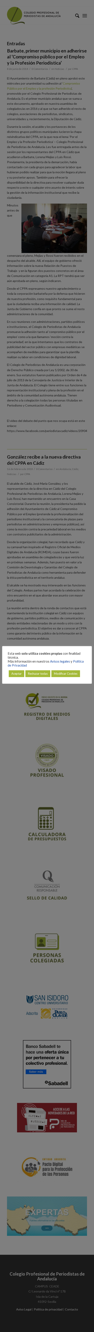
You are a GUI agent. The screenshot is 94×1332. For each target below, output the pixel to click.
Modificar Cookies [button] (65, 673)
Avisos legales (60, 661)
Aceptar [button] (16, 673)
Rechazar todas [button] (38, 673)
